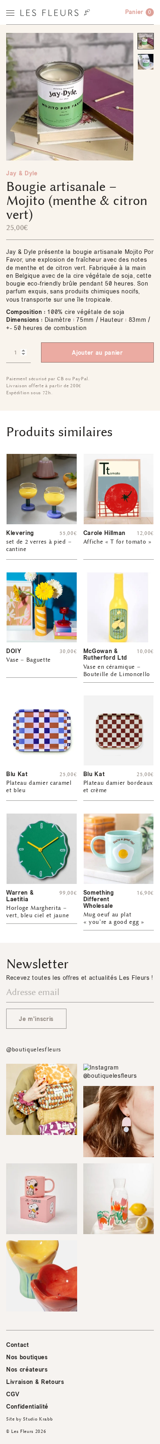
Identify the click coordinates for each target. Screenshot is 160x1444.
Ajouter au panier (97, 353)
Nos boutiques (27, 1357)
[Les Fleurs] (55, 12)
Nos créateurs (27, 1370)
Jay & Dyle (22, 173)
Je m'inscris (36, 1019)
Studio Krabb (38, 1419)
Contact (17, 1345)
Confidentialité (27, 1407)
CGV (13, 1394)
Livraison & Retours (35, 1382)
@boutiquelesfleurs (33, 1049)
